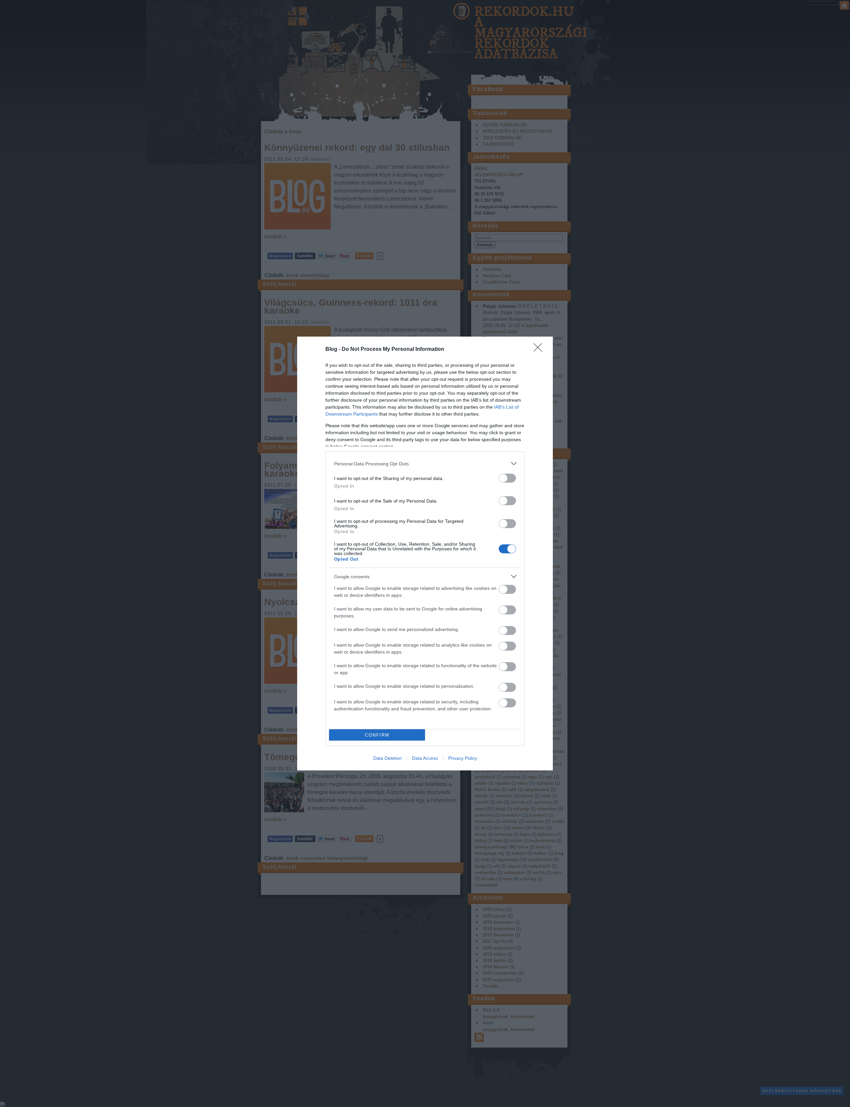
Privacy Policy (462, 758)
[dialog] (425, 553)
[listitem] (425, 463)
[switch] (507, 478)
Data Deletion (387, 758)
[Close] (540, 349)
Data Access (425, 758)
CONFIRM (377, 735)
